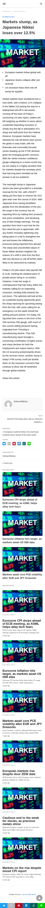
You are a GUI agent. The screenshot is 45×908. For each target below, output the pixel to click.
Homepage (6, 11)
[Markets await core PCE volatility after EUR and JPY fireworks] (22, 559)
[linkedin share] (19, 443)
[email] (11, 905)
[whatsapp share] (24, 443)
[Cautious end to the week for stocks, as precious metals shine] (22, 798)
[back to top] (39, 898)
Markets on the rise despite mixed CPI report (21, 869)
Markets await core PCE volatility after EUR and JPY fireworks (22, 724)
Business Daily (20, 11)
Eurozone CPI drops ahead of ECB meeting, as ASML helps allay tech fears (19, 503)
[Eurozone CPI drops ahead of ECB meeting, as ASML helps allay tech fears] (22, 484)
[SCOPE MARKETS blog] (22, 3)
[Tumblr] (16, 383)
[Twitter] (8, 383)
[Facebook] (4, 383)
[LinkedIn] (12, 383)
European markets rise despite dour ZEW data (18, 772)
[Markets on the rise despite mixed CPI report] (22, 848)
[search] (41, 3)
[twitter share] (4, 443)
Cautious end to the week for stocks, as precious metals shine (20, 821)
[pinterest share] (14, 443)
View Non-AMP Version (29, 894)
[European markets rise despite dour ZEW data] (22, 751)
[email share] (9, 443)
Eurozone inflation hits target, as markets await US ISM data (21, 674)
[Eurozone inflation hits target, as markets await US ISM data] (22, 523)
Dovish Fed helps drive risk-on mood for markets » (24, 420)
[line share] (29, 443)
